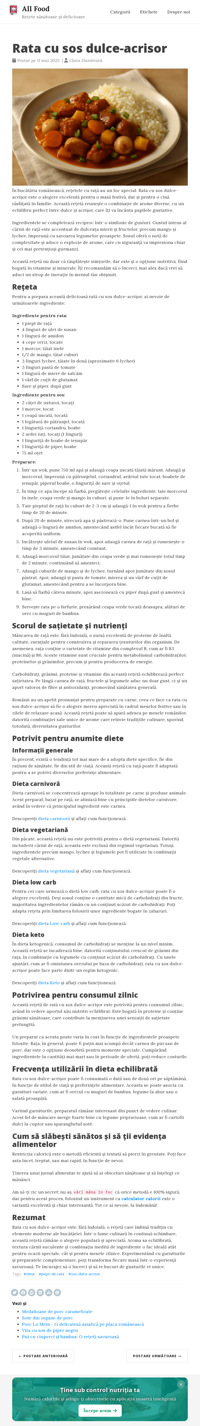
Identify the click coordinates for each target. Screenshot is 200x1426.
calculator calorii (141, 1198)
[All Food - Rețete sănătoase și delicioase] (13, 10)
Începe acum (97, 1410)
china (30, 1273)
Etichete (149, 12)
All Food (36, 8)
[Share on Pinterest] (57, 1292)
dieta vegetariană (56, 871)
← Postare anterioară (43, 1356)
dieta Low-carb (54, 923)
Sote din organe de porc (47, 1318)
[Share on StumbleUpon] (48, 1292)
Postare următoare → (157, 1356)
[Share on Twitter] (14, 1292)
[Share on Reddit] (31, 1292)
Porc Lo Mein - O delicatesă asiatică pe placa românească (83, 1324)
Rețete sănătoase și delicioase (53, 17)
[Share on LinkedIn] (40, 1292)
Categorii (120, 12)
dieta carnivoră (54, 818)
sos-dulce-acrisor (85, 1273)
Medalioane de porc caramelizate (57, 1311)
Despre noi (178, 12)
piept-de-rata (52, 1273)
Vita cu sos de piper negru (50, 1330)
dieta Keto (49, 982)
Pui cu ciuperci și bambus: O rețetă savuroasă (70, 1336)
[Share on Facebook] (23, 1292)
